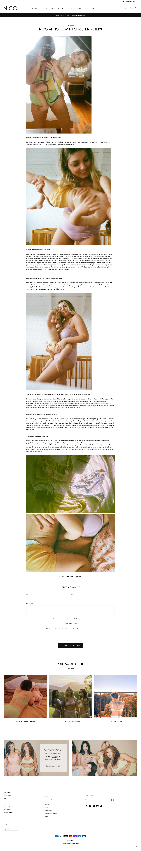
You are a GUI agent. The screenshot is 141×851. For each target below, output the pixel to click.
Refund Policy (7, 795)
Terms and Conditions (9, 806)
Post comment (70, 623)
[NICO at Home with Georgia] (70, 696)
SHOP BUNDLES (91, 8)
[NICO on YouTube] (94, 806)
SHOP (23, 8)
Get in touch (7, 828)
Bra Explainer (7, 792)
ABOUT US (62, 8)
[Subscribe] (112, 800)
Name (28, 594)
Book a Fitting (48, 799)
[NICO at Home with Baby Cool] (25, 696)
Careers (46, 816)
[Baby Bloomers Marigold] (70, 571)
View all (70, 668)
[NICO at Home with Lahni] (115, 696)
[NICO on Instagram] (86, 806)
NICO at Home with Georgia (70, 721)
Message (29, 603)
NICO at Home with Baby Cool (25, 721)
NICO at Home (48, 810)
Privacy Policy (76, 628)
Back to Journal (71, 645)
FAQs (5, 798)
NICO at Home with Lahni (115, 721)
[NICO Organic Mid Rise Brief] (59, 133)
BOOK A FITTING (34, 8)
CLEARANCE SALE (75, 8)
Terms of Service (87, 628)
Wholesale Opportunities (51, 813)
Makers (46, 801)
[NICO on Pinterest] (97, 806)
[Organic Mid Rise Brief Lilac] (68, 197)
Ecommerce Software (67, 843)
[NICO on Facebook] (90, 806)
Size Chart (6, 801)
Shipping (6, 803)
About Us (47, 796)
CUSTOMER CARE (49, 8)
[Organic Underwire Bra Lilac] (59, 342)
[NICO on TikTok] (101, 806)
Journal (46, 807)
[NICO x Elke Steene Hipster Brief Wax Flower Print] (70, 512)
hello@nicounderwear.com (11, 829)
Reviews (47, 804)
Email (73, 594)
